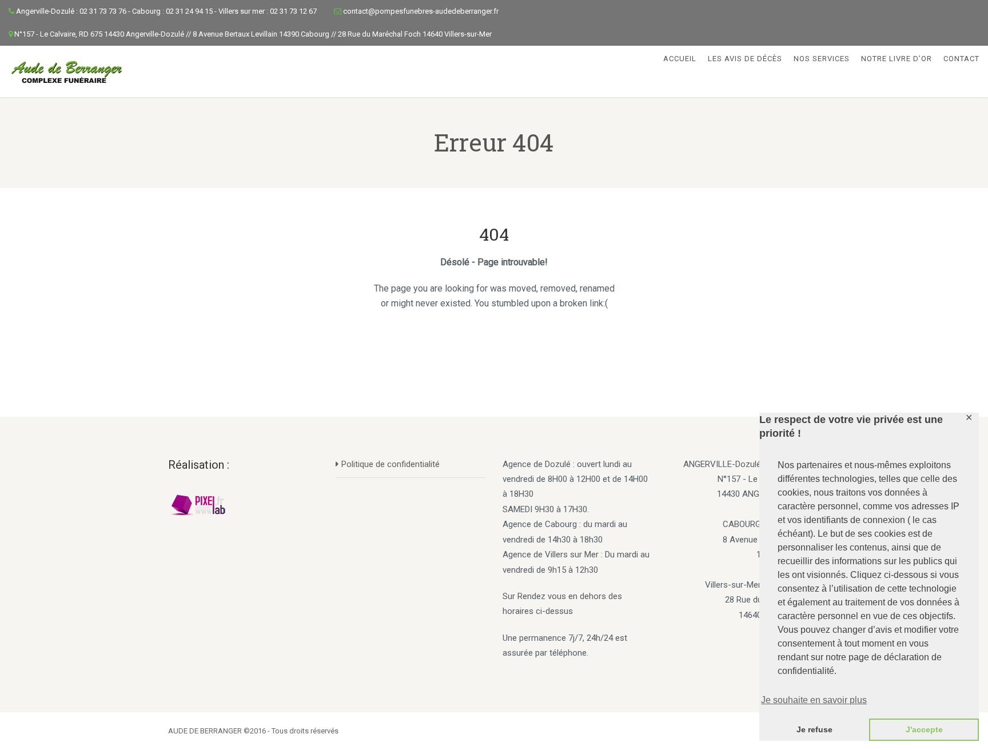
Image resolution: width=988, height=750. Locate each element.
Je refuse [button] (814, 729)
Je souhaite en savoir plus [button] (814, 700)
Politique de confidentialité (390, 464)
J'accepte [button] (924, 729)
